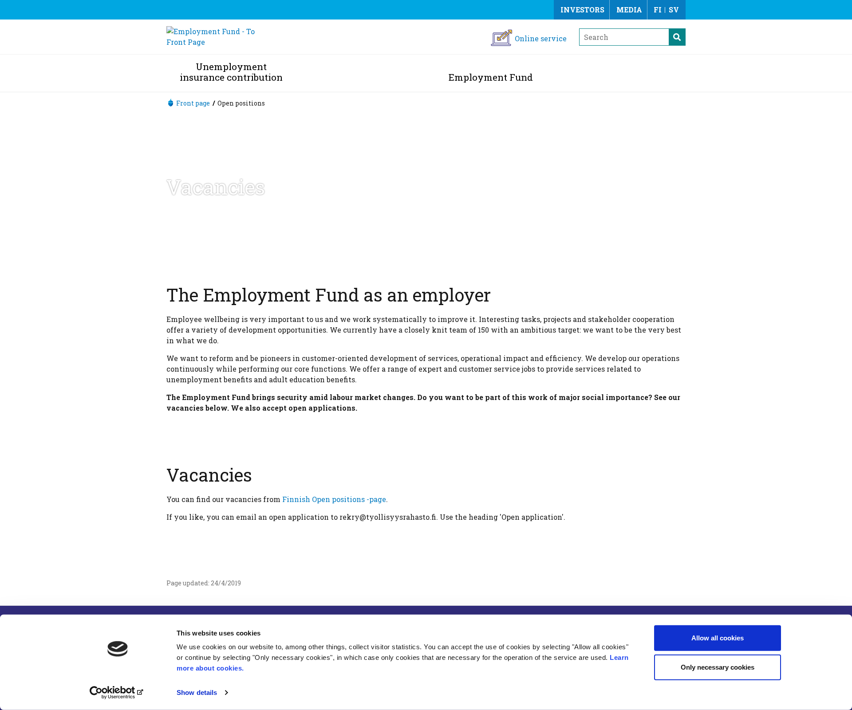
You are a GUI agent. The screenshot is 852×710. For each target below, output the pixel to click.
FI (658, 9)
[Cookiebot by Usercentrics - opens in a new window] (118, 692)
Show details (197, 692)
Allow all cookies (717, 638)
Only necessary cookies (717, 667)
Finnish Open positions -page (334, 499)
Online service (541, 38)
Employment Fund (491, 77)
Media (629, 9)
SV (674, 9)
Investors (582, 9)
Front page (193, 103)
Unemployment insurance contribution (231, 71)
